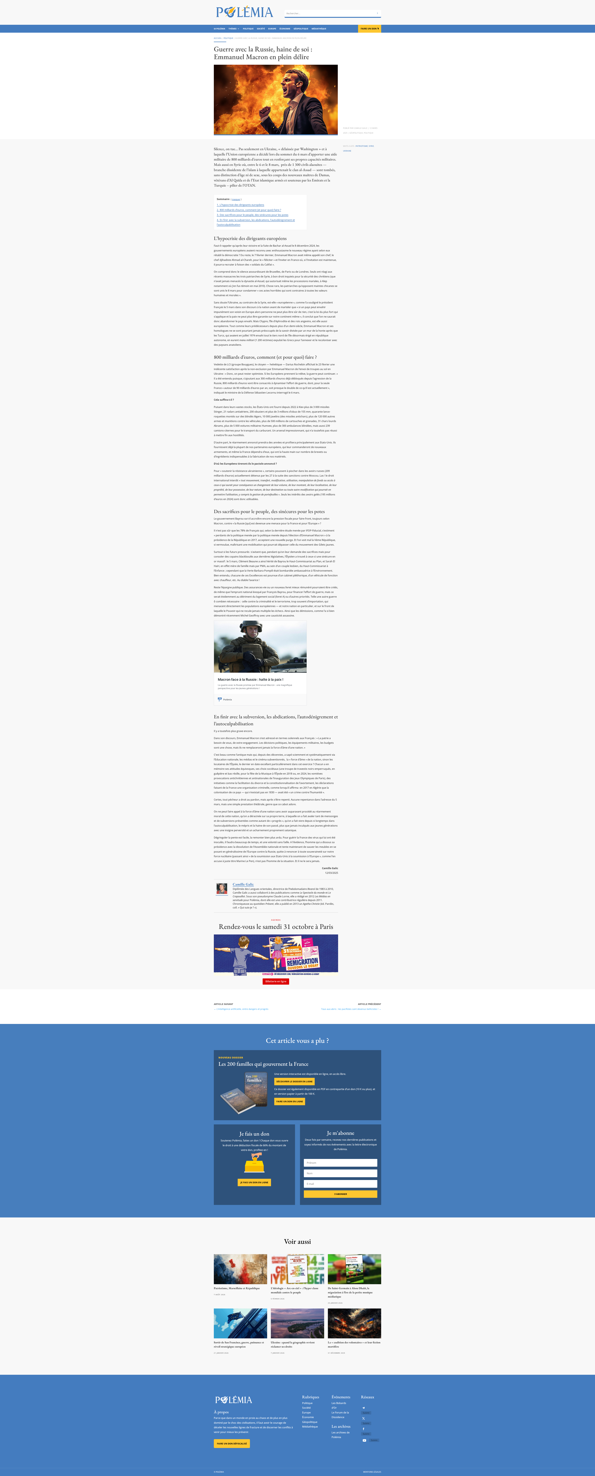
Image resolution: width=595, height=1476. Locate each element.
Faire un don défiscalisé (232, 1443)
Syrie (371, 146)
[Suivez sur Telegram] (363, 1407)
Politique (248, 29)
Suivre (366, 1412)
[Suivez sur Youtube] (364, 1440)
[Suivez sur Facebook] (363, 1428)
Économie (285, 29)
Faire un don (369, 28)
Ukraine (347, 151)
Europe (272, 29)
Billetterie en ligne (275, 981)
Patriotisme (362, 146)
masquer (236, 199)
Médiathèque (319, 29)
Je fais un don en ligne (254, 1182)
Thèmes (232, 29)
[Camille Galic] (222, 894)
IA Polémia (219, 29)
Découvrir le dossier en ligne (294, 1081)
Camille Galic (361, 128)
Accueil (218, 38)
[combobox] (332, 13)
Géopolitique (301, 29)
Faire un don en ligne (289, 1101)
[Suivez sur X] (363, 1418)
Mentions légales (372, 1472)
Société (261, 29)
